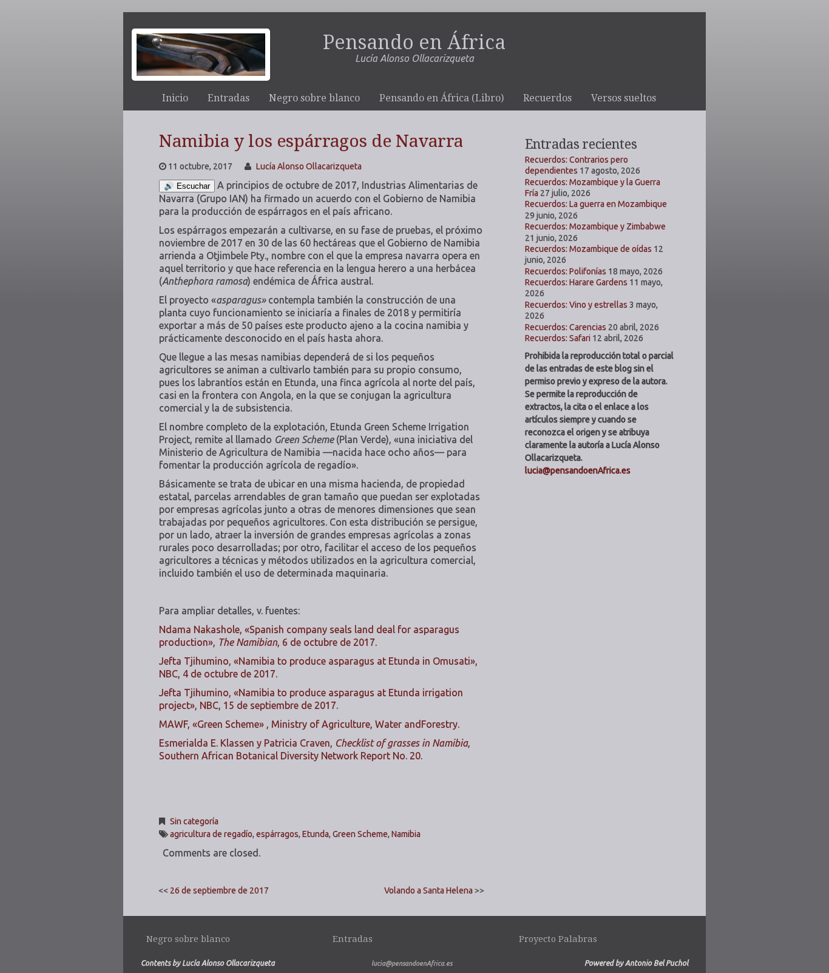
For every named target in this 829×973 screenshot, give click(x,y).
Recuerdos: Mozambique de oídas (588, 249)
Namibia (406, 834)
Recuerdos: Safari (557, 338)
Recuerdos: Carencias (565, 327)
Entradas (228, 98)
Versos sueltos (623, 98)
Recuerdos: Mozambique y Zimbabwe (595, 226)
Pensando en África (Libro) (441, 98)
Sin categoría (194, 821)
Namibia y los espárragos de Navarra (311, 141)
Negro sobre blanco (314, 98)
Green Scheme (360, 834)
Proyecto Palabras (558, 939)
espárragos (277, 834)
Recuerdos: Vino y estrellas (576, 305)
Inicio (175, 98)
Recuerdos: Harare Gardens (576, 282)
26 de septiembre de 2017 (219, 890)
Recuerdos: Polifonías (565, 271)
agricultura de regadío (211, 834)
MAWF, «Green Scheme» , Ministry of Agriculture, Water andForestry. (309, 724)
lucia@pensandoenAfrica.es (578, 470)
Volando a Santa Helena (428, 890)
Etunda (315, 834)
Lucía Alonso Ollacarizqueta (309, 166)
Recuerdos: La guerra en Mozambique (596, 204)
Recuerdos (547, 98)
